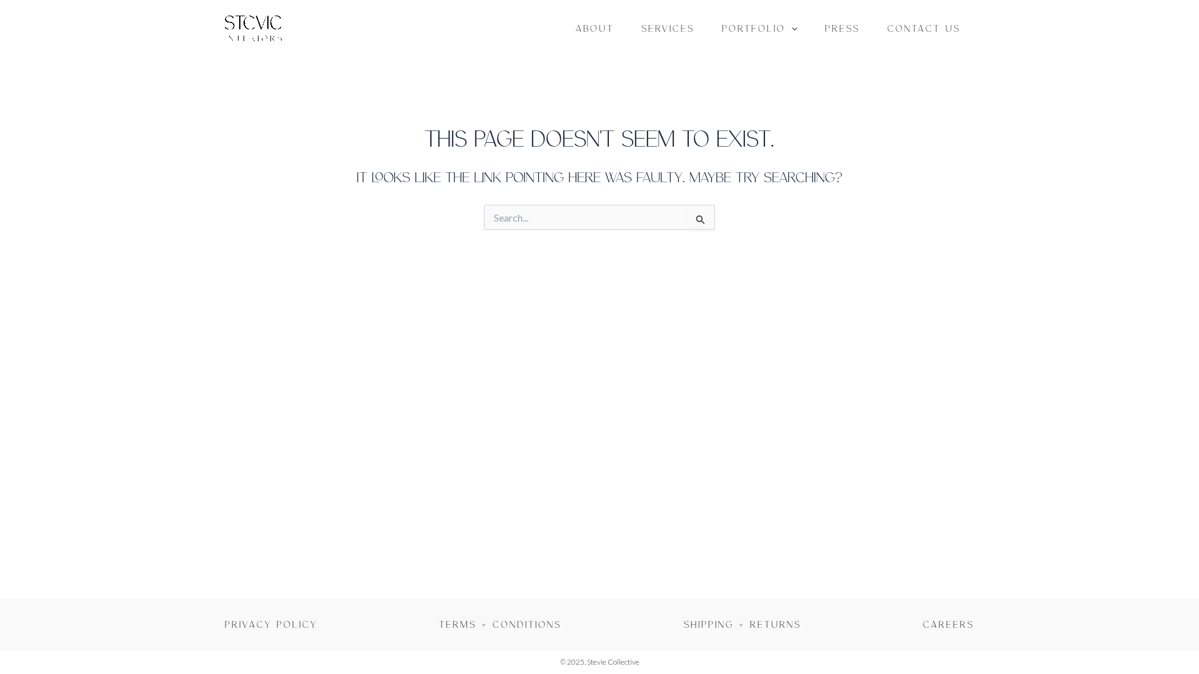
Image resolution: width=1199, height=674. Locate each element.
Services (667, 28)
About (595, 28)
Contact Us (923, 28)
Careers (948, 624)
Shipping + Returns (742, 624)
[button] (791, 28)
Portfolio (754, 28)
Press (842, 28)
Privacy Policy (271, 624)
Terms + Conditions (500, 624)
